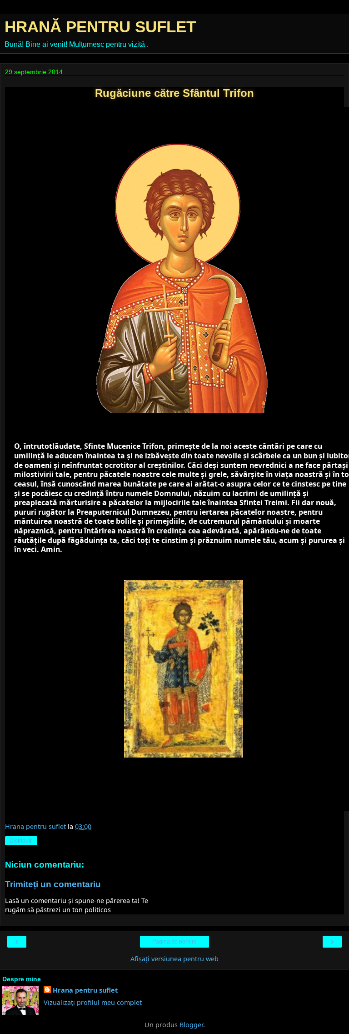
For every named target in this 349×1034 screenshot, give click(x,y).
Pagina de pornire (174, 942)
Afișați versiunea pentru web (174, 958)
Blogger (191, 1024)
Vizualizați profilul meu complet (93, 1002)
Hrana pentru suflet (85, 990)
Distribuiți (21, 841)
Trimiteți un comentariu (53, 884)
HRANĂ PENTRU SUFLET (100, 26)
